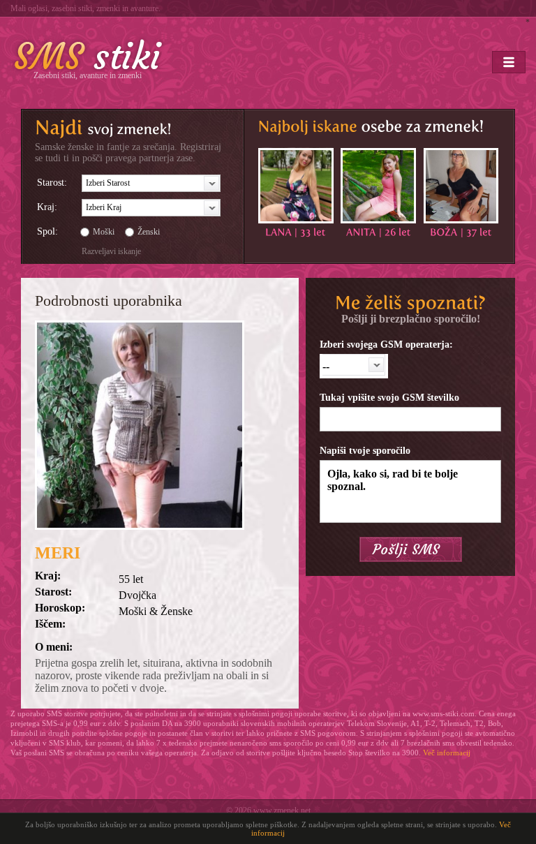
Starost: (52, 182)
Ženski (148, 232)
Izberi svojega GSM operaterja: (386, 344)
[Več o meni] (296, 185)
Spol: (47, 231)
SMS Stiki (88, 54)
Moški (103, 232)
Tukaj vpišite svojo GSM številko (389, 397)
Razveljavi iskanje (111, 251)
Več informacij (446, 752)
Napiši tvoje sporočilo (365, 450)
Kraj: (47, 207)
